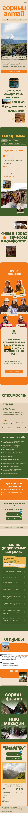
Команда (4, 795)
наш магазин (14, 721)
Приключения (6, 792)
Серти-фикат (14, 697)
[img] (14, 706)
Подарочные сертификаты (5, 800)
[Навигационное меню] (25, 2)
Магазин (4, 797)
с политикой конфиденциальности (8, 810)
